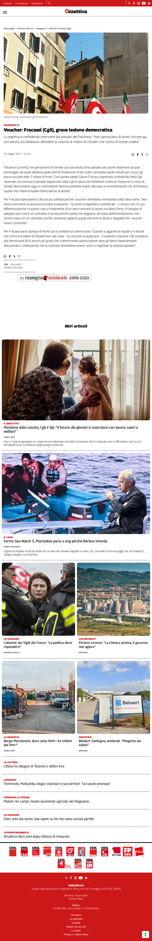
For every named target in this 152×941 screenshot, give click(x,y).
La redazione (21, 3)
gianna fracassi (13, 267)
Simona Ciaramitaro (12, 547)
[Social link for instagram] (138, 3)
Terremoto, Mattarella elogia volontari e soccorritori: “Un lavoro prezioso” (57, 784)
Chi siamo (76, 914)
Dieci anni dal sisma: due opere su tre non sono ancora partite (49, 819)
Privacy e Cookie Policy (76, 934)
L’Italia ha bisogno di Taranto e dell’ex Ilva (34, 766)
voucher (15, 264)
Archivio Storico (25, 28)
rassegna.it (41, 28)
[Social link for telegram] (148, 3)
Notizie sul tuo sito (76, 926)
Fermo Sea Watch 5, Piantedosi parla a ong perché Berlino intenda (55, 541)
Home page (9, 28)
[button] (133, 154)
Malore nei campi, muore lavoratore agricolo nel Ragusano (46, 801)
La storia (76, 930)
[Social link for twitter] (129, 3)
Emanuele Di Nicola (12, 652)
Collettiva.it (76, 885)
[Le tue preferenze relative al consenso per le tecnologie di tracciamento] (145, 934)
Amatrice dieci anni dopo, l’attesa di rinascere (37, 836)
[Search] (49, 3)
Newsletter (37, 3)
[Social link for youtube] (144, 3)
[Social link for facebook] (134, 3)
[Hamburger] (5, 12)
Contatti (7, 3)
